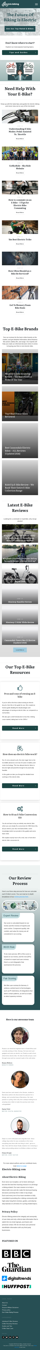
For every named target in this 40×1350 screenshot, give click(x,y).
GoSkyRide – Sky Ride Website (20, 167)
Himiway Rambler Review (20, 595)
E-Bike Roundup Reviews (10, 1323)
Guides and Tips (7, 1326)
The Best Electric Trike (20, 239)
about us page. (22, 1166)
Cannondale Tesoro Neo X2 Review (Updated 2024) (20, 635)
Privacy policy (6, 1310)
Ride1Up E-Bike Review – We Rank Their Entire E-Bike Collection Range (19, 487)
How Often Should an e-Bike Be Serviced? (20, 272)
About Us (5, 1302)
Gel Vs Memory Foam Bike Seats (20, 306)
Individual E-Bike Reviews (10, 1321)
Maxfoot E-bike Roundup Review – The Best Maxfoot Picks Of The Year (18, 376)
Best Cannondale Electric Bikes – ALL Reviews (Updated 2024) (17, 450)
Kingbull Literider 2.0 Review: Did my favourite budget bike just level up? (20, 554)
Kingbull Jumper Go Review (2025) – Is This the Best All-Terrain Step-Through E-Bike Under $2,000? (20, 533)
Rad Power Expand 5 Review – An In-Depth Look (20, 574)
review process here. (21, 897)
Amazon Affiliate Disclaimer (10, 1307)
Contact (4, 1305)
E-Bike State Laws (7, 1328)
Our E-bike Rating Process (10, 1312)
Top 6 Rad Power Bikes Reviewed (16, 415)
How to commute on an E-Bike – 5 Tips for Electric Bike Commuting (20, 203)
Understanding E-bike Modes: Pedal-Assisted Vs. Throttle (20, 131)
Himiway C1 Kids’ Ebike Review (20, 615)
